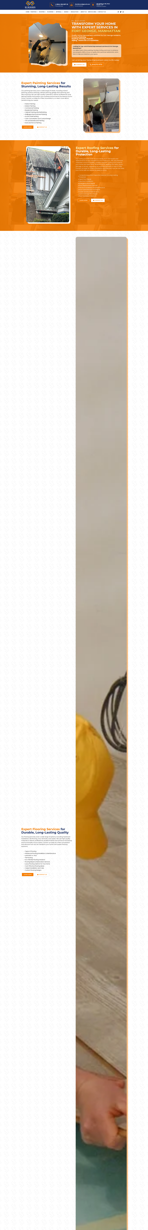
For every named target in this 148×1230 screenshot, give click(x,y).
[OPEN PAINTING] (37, 12)
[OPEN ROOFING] (45, 12)
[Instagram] (123, 12)
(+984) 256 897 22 (61, 4)
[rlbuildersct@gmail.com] (71, 5)
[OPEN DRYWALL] (62, 12)
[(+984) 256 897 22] (52, 5)
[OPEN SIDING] (69, 12)
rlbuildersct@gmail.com (82, 4)
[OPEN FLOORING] (54, 12)
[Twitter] (121, 12)
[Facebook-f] (118, 12)
